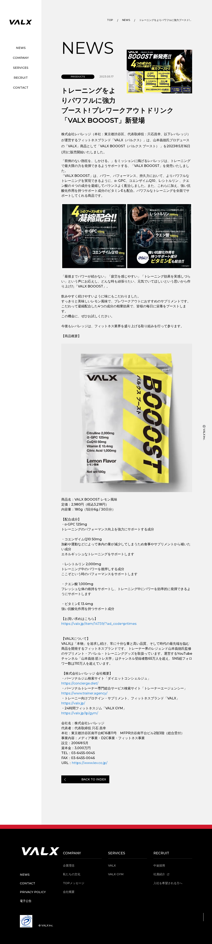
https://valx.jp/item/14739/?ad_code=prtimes (99, 624)
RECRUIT (21, 78)
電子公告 (25, 901)
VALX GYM (116, 874)
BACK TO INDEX (93, 779)
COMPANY (21, 58)
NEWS (21, 48)
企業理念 (69, 865)
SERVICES (20, 68)
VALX (112, 865)
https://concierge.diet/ (79, 683)
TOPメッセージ (73, 883)
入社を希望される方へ (167, 883)
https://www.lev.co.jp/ (89, 763)
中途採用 (159, 865)
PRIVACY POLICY (33, 892)
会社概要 (69, 892)
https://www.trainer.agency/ (84, 693)
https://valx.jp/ (73, 703)
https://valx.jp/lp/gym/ (79, 713)
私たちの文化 (71, 874)
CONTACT (20, 87)
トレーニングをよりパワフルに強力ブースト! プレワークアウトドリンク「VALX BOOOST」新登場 (165, 20)
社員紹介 (159, 874)
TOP (110, 20)
